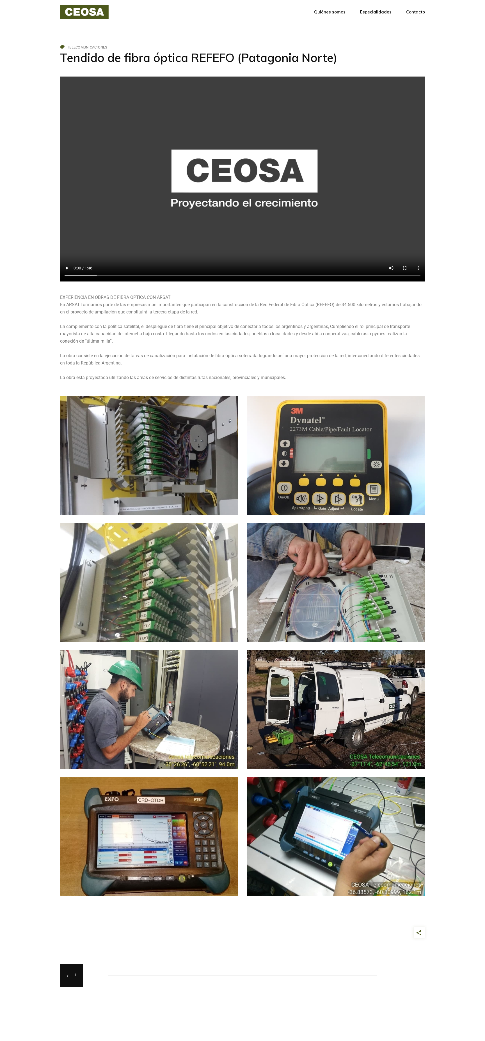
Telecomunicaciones (87, 47)
